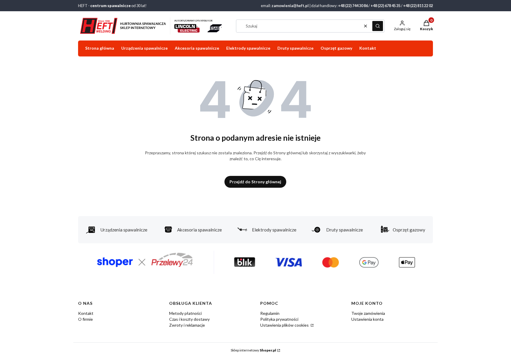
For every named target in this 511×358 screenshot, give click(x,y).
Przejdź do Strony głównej (255, 181)
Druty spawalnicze (344, 229)
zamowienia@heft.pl (290, 5)
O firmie (85, 319)
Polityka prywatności (279, 319)
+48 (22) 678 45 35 (385, 5)
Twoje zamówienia (368, 313)
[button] (377, 26)
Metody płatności (185, 313)
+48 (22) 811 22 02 (418, 5)
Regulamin (269, 313)
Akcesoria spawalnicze (199, 229)
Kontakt (85, 313)
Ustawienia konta (367, 319)
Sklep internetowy (253, 350)
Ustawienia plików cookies (285, 325)
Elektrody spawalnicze (274, 229)
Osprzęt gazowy (409, 229)
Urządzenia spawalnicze (124, 229)
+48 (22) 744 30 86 (353, 5)
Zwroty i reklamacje (187, 325)
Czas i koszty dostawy (189, 319)
